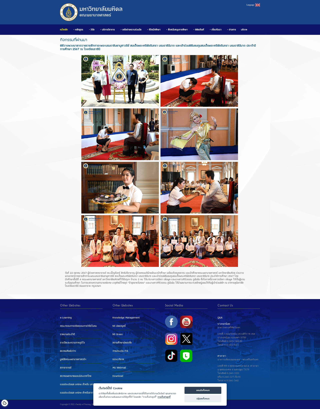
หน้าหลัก (64, 29)
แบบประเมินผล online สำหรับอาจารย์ (78, 392)
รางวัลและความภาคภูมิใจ (72, 342)
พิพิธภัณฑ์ (199, 29)
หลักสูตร (79, 29)
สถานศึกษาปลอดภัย (122, 342)
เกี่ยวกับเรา (217, 29)
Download (117, 376)
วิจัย (92, 29)
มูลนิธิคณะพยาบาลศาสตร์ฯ (73, 359)
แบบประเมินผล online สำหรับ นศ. (76, 384)
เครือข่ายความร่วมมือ (132, 29)
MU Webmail (119, 367)
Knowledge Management (126, 317)
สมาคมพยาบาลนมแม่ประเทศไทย (75, 376)
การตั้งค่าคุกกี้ (164, 396)
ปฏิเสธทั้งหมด (203, 398)
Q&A (220, 317)
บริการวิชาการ (108, 29)
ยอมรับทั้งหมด (203, 390)
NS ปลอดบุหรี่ (119, 326)
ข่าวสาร (232, 29)
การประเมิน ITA (120, 351)
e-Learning (66, 317)
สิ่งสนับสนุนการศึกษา (178, 29)
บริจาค (244, 29)
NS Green (117, 334)
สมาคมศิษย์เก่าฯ (68, 351)
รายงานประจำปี (67, 334)
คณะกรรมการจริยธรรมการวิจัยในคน (78, 326)
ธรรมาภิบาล (118, 359)
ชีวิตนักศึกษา (154, 29)
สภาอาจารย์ (65, 367)
